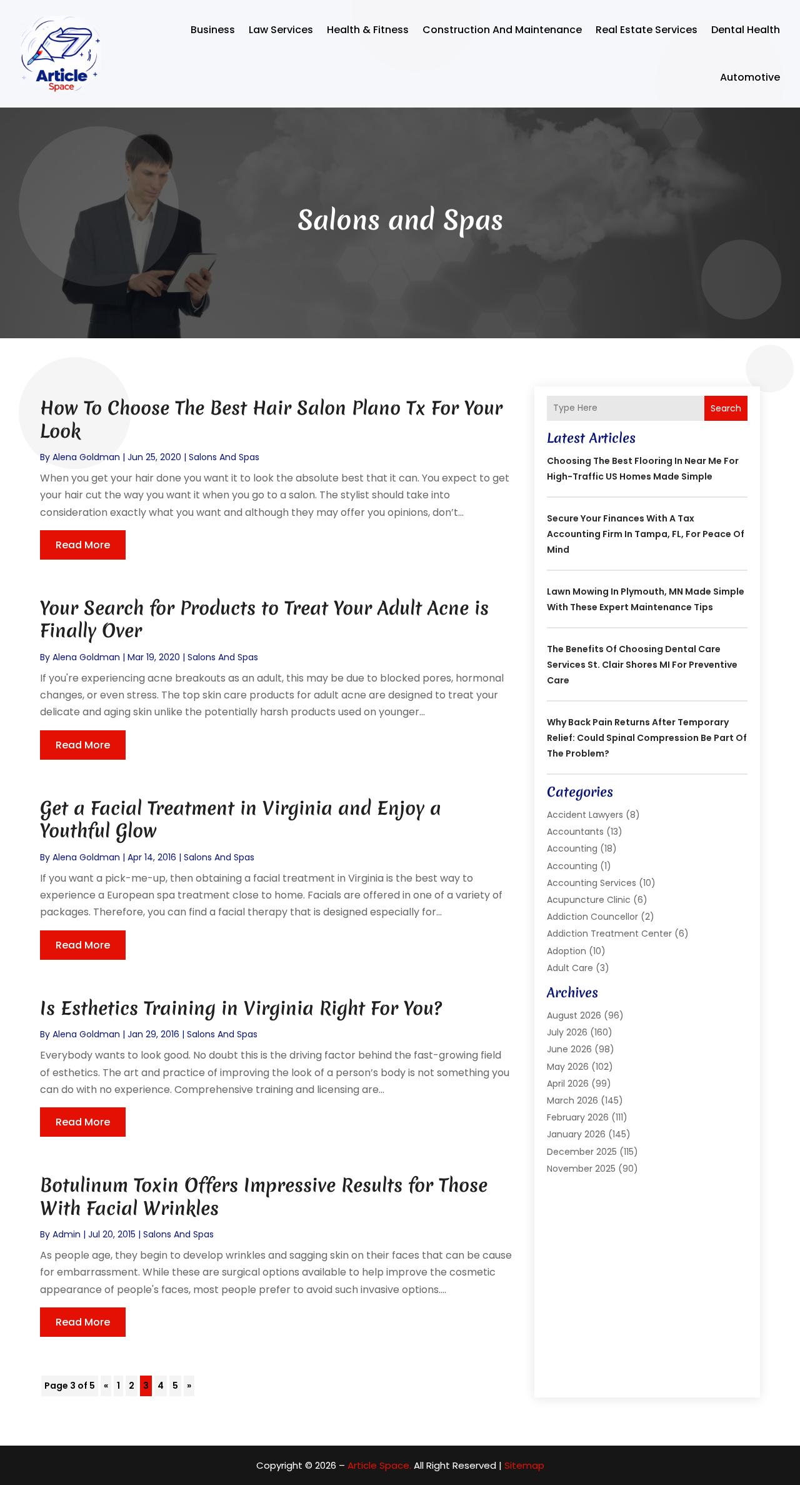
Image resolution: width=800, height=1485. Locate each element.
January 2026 (576, 1134)
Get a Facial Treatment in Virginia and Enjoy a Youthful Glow (240, 819)
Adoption (566, 951)
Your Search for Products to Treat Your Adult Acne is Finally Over (264, 619)
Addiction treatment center (609, 933)
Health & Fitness (368, 30)
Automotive (750, 77)
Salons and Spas (224, 457)
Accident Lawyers (585, 814)
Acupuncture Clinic (589, 900)
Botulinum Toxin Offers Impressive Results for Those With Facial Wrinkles (264, 1196)
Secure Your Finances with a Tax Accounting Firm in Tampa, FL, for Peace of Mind (645, 534)
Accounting (572, 848)
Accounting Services (591, 883)
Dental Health (745, 30)
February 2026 (578, 1117)
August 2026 (574, 1015)
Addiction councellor (592, 916)
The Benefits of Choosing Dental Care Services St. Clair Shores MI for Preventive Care (642, 665)
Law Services (281, 30)
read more (83, 545)
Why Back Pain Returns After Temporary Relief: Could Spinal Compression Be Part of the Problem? (647, 738)
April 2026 (568, 1083)
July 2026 (567, 1032)
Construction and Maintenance (502, 30)
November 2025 (581, 1168)
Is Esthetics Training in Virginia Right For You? (241, 1008)
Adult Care (570, 968)
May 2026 (568, 1066)
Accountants (575, 831)
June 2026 (569, 1049)
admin (66, 1234)
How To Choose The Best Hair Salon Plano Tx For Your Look (271, 419)
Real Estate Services (647, 30)
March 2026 (572, 1100)
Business (213, 30)
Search (726, 408)
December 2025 (582, 1151)
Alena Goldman (86, 457)
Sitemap (524, 1465)
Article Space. (379, 1465)
